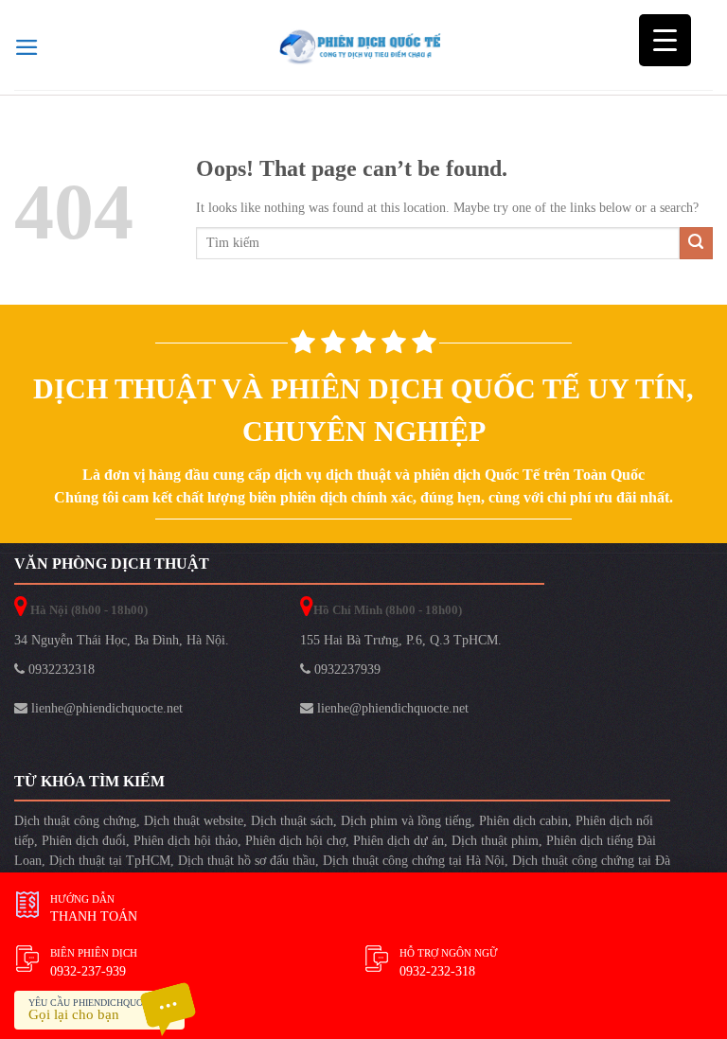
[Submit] (696, 243)
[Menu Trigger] (665, 40)
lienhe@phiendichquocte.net (105, 708)
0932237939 (345, 669)
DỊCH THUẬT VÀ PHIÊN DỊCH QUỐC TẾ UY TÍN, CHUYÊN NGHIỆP (363, 410)
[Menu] (27, 47)
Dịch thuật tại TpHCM (109, 861)
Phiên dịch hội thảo (185, 841)
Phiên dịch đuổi (84, 841)
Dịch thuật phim (495, 841)
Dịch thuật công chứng (75, 821)
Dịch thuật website (193, 821)
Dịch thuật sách (292, 821)
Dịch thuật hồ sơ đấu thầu (246, 861)
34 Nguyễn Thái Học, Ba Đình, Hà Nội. (121, 640)
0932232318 (60, 669)
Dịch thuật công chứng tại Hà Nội (414, 861)
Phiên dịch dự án (398, 841)
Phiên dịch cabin (523, 821)
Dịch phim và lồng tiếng (406, 821)
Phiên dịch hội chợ (295, 841)
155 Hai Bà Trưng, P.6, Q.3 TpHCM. (401, 640)
